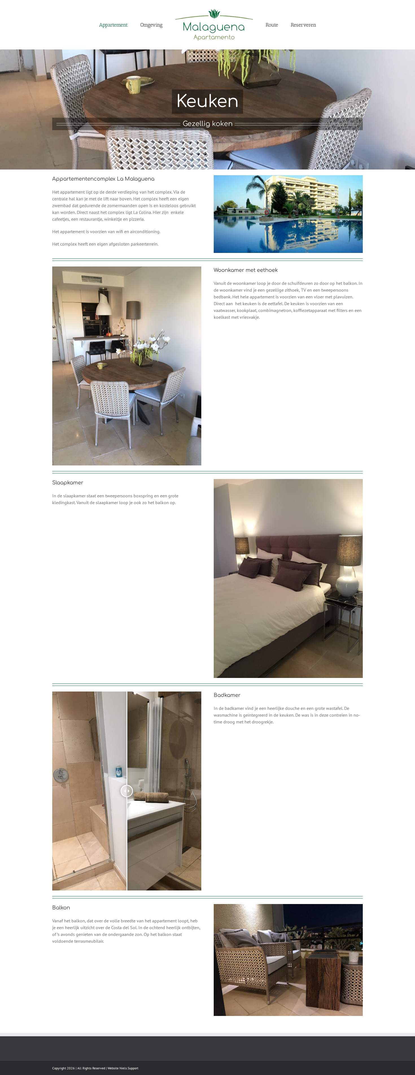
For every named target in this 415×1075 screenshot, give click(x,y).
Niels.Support (128, 1068)
